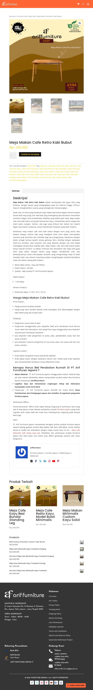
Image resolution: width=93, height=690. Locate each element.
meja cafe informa (46, 169)
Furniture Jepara (63, 409)
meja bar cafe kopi (47, 166)
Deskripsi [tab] (16, 191)
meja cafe (60, 166)
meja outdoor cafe (63, 177)
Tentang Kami (54, 609)
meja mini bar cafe (47, 177)
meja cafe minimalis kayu (28, 171)
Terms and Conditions (58, 631)
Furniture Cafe (22, 16)
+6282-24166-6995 (77, 685)
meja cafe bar (70, 166)
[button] (80, 23)
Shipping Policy (55, 614)
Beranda (12, 16)
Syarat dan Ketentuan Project (61, 640)
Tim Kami (52, 596)
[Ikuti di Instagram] (42, 683)
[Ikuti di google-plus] (56, 683)
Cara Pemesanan (55, 622)
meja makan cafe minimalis (28, 177)
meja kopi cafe (63, 174)
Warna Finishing (55, 618)
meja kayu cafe (50, 174)
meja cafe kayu (61, 169)
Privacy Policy (54, 605)
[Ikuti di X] (37, 683)
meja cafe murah (62, 171)
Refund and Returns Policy (59, 635)
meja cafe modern (47, 171)
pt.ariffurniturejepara (18, 180)
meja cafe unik (23, 174)
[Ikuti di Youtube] (51, 683)
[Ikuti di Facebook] (32, 683)
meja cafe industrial (30, 169)
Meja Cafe (31, 16)
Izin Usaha (53, 601)
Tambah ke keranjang (30, 154)
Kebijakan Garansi (56, 627)
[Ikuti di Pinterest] (46, 683)
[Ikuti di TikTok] (61, 683)
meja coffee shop (36, 174)
